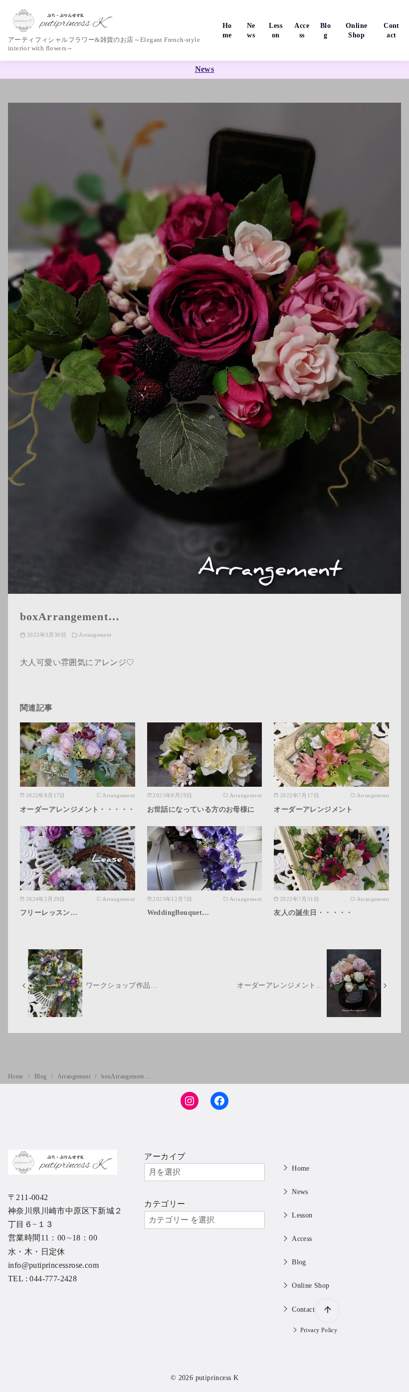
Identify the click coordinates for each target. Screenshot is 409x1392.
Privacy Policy (319, 1330)
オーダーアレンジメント (313, 809)
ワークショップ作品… (122, 985)
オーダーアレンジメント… (280, 985)
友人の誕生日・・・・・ (313, 912)
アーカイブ (164, 1156)
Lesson (275, 30)
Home (227, 30)
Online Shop (356, 30)
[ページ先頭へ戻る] (327, 1310)
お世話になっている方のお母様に (201, 809)
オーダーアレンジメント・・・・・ (77, 809)
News (251, 30)
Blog (325, 30)
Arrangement (95, 635)
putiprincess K (217, 1378)
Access (301, 30)
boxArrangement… (125, 1076)
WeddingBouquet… (178, 912)
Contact (392, 30)
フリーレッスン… (48, 912)
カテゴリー (164, 1204)
